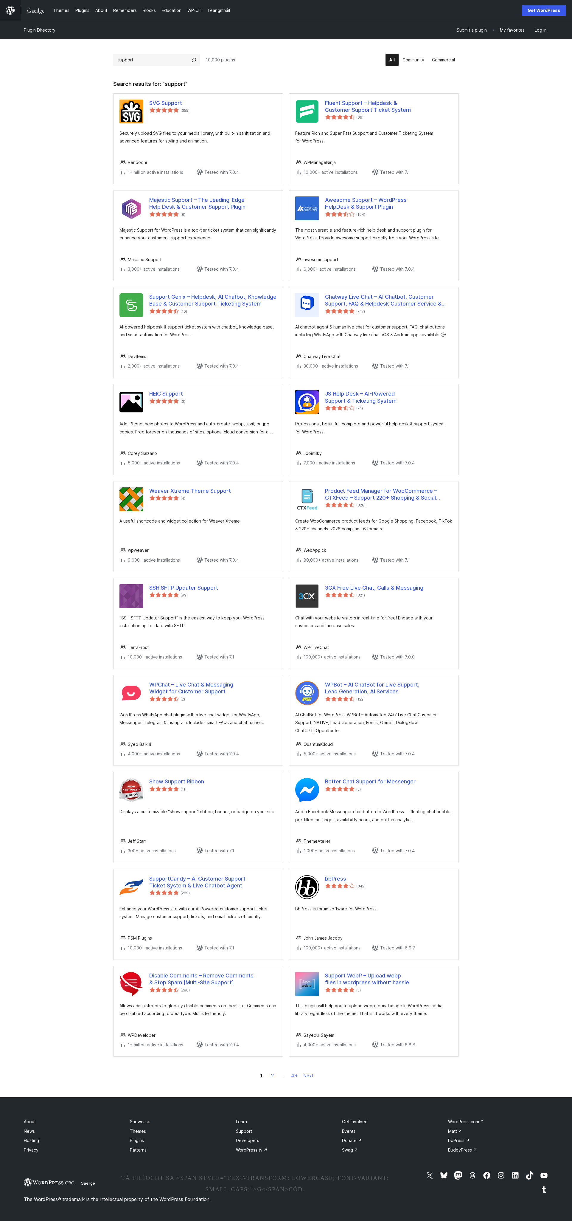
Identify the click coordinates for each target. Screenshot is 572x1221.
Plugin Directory (39, 29)
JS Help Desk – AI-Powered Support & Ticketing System (361, 397)
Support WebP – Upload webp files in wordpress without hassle (367, 979)
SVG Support (165, 103)
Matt (455, 1131)
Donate (352, 1140)
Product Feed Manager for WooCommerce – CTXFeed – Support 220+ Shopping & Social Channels (381, 494)
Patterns (138, 1149)
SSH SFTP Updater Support (183, 588)
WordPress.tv (252, 1149)
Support (244, 1131)
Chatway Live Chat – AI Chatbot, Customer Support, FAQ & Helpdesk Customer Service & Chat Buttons (383, 300)
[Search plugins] (194, 60)
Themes (138, 1131)
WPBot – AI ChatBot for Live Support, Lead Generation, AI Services (372, 688)
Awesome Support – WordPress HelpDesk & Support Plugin (366, 203)
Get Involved (355, 1121)
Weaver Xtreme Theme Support (190, 491)
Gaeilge (88, 1183)
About (30, 1121)
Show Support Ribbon (176, 781)
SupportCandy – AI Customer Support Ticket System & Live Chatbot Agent (197, 882)
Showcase (140, 1121)
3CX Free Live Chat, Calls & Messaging (374, 588)
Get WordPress (544, 10)
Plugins (137, 1140)
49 (294, 1076)
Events (348, 1131)
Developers (247, 1140)
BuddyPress (462, 1149)
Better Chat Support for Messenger (370, 781)
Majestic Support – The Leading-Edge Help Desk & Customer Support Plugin (197, 203)
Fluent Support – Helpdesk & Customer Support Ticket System (368, 106)
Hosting (31, 1140)
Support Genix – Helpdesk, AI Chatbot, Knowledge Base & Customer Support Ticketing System (212, 300)
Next (308, 1075)
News (29, 1131)
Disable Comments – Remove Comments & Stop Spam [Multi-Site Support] (201, 979)
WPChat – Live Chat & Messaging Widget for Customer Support (191, 688)
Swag (350, 1149)
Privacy (31, 1149)
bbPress (335, 879)
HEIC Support (166, 394)
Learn (241, 1121)
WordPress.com (466, 1121)
